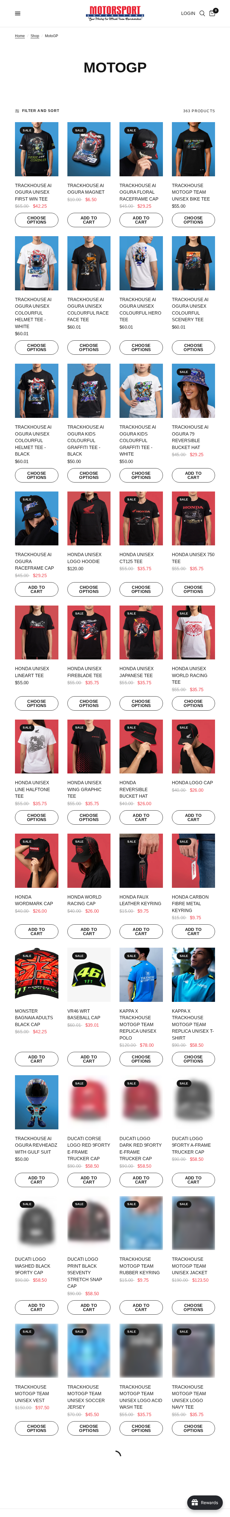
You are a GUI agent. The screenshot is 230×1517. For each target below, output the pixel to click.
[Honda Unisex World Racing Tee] (193, 633)
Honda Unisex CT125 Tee (136, 558)
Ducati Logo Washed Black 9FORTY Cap (32, 1266)
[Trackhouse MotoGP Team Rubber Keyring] (141, 1223)
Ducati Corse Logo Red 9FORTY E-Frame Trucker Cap (88, 1148)
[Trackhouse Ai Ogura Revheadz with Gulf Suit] (36, 1102)
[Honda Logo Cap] (193, 747)
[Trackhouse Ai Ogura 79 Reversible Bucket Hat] (193, 391)
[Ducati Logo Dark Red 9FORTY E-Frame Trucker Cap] (141, 1102)
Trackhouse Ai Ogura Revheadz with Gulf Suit (36, 1145)
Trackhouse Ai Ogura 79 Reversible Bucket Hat (190, 437)
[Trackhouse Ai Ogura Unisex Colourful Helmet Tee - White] (36, 263)
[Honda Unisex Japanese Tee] (141, 633)
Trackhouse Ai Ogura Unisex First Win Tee (33, 192)
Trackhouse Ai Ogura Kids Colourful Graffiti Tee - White (137, 440)
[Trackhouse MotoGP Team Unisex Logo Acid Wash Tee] (141, 1351)
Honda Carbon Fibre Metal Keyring (190, 903)
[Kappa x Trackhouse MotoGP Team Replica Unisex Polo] (141, 975)
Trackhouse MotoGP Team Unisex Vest (32, 1393)
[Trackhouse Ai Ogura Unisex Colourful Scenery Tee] (193, 263)
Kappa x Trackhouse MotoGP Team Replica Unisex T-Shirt (193, 1024)
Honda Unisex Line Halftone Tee (32, 789)
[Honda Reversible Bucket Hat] (141, 747)
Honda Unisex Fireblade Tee (84, 672)
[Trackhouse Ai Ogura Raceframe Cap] (36, 518)
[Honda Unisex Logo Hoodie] (89, 518)
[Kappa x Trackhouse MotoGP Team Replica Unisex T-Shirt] (193, 975)
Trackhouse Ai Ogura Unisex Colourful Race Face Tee (88, 309)
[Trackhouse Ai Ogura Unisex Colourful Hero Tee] (141, 263)
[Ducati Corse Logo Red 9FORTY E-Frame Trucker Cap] (89, 1102)
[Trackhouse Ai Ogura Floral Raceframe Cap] (141, 149)
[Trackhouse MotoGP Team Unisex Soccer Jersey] (89, 1351)
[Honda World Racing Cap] (89, 861)
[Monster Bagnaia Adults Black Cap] (36, 975)
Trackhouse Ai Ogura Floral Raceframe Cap (138, 192)
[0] (211, 13)
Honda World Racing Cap (84, 900)
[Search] (202, 13)
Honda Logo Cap (192, 782)
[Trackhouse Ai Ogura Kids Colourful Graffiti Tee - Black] (89, 391)
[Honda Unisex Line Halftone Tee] (36, 747)
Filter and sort (40, 111)
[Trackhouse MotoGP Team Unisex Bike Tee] (193, 149)
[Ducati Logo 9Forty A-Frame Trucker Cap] (193, 1102)
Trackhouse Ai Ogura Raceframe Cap (34, 561)
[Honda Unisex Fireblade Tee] (89, 633)
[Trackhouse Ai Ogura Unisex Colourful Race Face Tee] (89, 263)
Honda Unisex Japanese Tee (136, 672)
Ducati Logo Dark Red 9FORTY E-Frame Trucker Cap (140, 1148)
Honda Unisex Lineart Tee (32, 672)
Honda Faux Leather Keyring (140, 900)
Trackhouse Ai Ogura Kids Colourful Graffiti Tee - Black (85, 440)
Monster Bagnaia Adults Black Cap (34, 1017)
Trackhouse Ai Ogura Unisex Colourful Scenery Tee (190, 309)
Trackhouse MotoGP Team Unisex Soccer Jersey (86, 1397)
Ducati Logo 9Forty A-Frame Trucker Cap (191, 1145)
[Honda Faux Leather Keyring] (141, 861)
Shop (35, 36)
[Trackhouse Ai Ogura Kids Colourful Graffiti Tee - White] (141, 391)
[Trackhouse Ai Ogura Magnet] (89, 149)
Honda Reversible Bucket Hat (133, 789)
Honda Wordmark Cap (34, 900)
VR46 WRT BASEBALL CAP (83, 1014)
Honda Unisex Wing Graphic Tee (84, 789)
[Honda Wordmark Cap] (36, 861)
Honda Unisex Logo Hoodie (84, 558)
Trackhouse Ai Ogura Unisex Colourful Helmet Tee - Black (33, 440)
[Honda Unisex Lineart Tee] (36, 633)
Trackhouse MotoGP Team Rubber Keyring (139, 1266)
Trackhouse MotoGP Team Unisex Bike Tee (191, 192)
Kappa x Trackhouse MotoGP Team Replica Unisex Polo (137, 1024)
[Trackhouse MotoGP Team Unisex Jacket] (193, 1223)
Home (20, 36)
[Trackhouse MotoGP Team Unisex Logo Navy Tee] (193, 1351)
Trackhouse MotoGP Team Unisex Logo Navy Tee (189, 1397)
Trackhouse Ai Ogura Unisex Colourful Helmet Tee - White (33, 313)
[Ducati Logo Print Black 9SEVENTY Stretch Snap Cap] (89, 1223)
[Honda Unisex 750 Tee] (193, 518)
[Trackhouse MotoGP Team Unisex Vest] (36, 1351)
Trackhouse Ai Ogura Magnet (86, 189)
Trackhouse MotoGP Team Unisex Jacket (189, 1266)
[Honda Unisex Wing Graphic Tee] (89, 747)
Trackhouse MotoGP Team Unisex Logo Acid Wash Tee (140, 1397)
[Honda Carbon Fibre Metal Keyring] (193, 861)
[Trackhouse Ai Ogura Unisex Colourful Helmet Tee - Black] (36, 391)
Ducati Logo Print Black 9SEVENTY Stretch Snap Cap (84, 1273)
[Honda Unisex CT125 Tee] (141, 518)
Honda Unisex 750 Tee (193, 558)
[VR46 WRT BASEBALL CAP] (89, 975)
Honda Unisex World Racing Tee (190, 675)
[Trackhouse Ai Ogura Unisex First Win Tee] (36, 149)
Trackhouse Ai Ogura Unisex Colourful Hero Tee (140, 309)
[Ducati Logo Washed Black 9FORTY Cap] (36, 1223)
